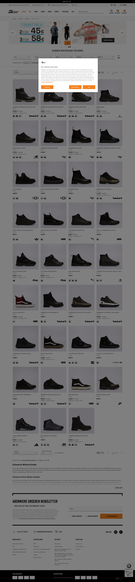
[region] (68, 75)
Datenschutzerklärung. (47, 82)
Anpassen (47, 87)
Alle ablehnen (75, 87)
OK (89, 87)
